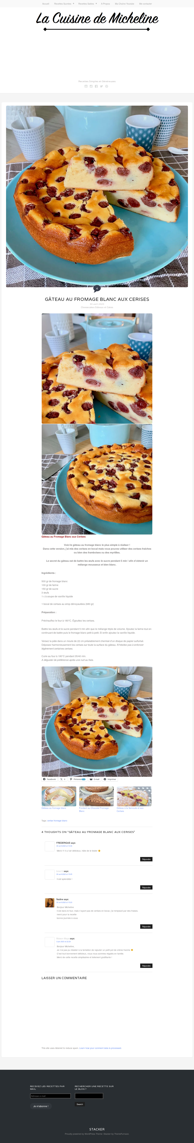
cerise (50, 820)
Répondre (146, 859)
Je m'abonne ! (40, 1106)
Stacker (97, 1129)
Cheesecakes (87, 307)
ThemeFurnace (121, 1133)
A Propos (105, 3)
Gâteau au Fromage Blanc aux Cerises (97, 299)
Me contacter (145, 3)
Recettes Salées (86, 3)
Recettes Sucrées (62, 3)
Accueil (45, 3)
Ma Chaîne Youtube (124, 3)
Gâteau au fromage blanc (54, 807)
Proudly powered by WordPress (80, 1133)
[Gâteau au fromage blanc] (59, 796)
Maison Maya (62, 938)
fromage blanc (60, 820)
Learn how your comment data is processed (100, 1047)
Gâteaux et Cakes (104, 307)
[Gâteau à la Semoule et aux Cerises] (134, 796)
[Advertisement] (97, 55)
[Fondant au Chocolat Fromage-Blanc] (96, 796)
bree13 (59, 871)
